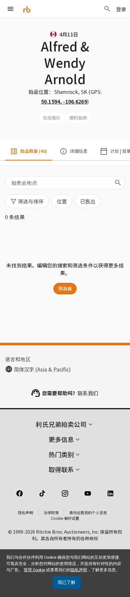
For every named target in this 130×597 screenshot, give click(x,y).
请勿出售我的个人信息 (88, 512)
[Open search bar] (107, 9)
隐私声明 (25, 512)
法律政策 (51, 512)
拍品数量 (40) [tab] (33, 151)
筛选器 (65, 288)
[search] (118, 182)
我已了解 (66, 582)
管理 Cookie (34, 569)
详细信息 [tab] (78, 151)
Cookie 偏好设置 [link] (65, 518)
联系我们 (88, 393)
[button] (27, 201)
